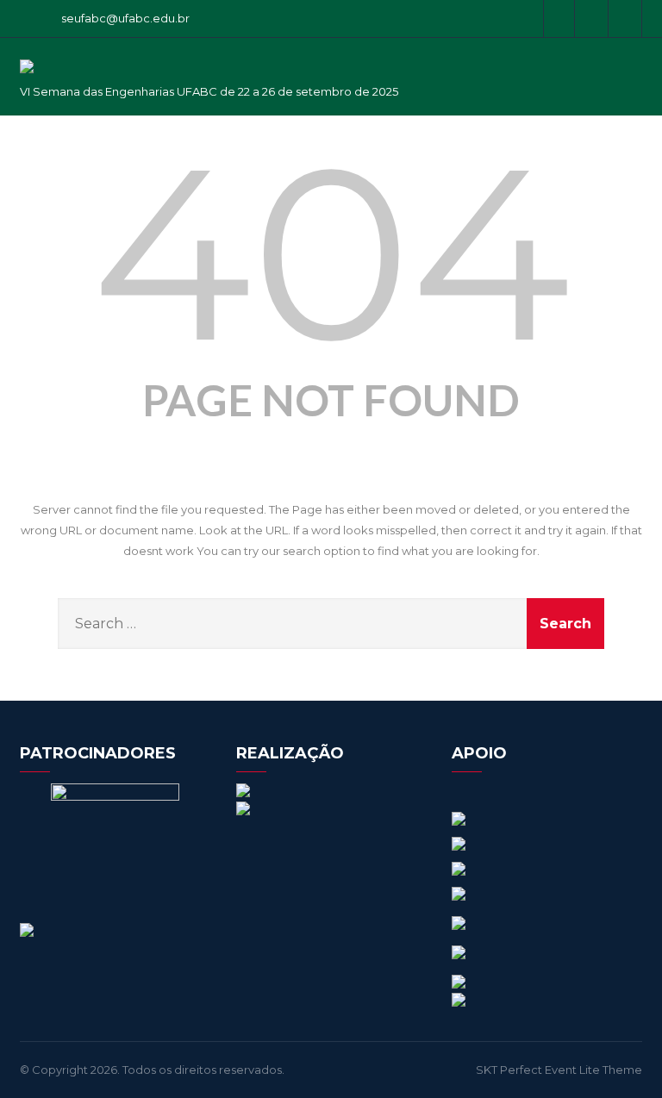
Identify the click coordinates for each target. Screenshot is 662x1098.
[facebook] (559, 18)
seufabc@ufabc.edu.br (125, 18)
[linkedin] (626, 18)
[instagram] (593, 18)
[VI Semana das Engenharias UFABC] (27, 77)
